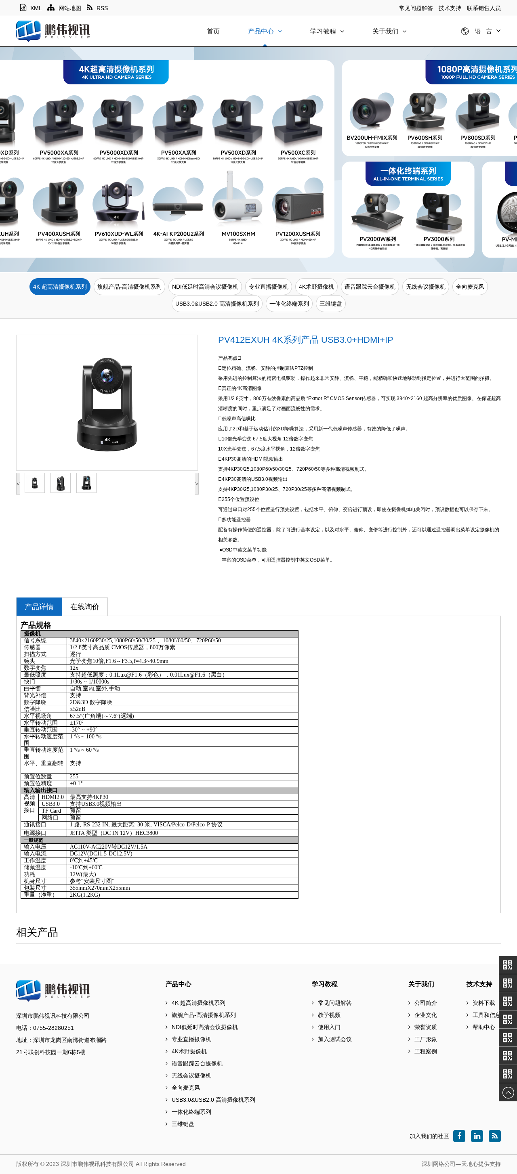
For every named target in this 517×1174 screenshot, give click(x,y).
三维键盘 (330, 303)
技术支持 (450, 8)
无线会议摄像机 (426, 286)
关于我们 (385, 31)
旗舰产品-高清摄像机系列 (129, 286)
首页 (213, 31)
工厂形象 (425, 1039)
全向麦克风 (470, 286)
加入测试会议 (335, 1039)
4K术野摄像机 (316, 286)
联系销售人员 (484, 8)
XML (36, 8)
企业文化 (425, 1015)
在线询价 (84, 607)
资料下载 (484, 1003)
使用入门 (329, 1027)
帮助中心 (484, 1027)
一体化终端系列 (289, 303)
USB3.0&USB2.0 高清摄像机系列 (217, 303)
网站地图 (70, 8)
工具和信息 (487, 1015)
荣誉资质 (425, 1027)
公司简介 (425, 1003)
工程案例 (425, 1051)
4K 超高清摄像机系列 (60, 286)
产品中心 (261, 31)
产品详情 (39, 607)
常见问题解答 (416, 8)
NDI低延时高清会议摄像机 (205, 286)
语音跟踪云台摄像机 (370, 286)
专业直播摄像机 (268, 286)
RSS (102, 8)
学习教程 (323, 31)
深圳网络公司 (439, 1164)
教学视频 (329, 1015)
